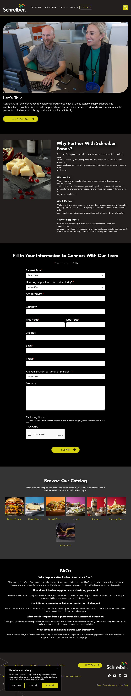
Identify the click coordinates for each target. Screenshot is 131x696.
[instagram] (125, 677)
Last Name (72, 320)
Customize (16, 685)
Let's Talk (86, 8)
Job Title (31, 333)
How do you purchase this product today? (50, 282)
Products (49, 8)
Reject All (33, 685)
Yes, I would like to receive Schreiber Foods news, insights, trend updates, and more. (67, 421)
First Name (32, 320)
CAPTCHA (31, 427)
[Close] (58, 668)
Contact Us (20, 119)
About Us (36, 8)
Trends (63, 8)
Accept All (50, 685)
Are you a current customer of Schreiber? (49, 372)
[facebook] (109, 677)
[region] (33, 678)
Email (29, 346)
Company (31, 307)
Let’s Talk (90, 665)
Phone (30, 359)
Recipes (74, 8)
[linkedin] (120, 677)
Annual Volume (35, 294)
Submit (65, 450)
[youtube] (114, 677)
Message (31, 383)
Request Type (34, 270)
